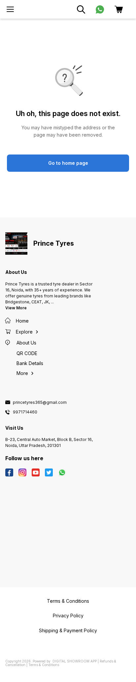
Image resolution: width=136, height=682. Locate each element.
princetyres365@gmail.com (40, 402)
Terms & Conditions (43, 665)
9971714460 (25, 412)
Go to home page (68, 163)
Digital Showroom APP (74, 661)
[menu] (10, 9)
